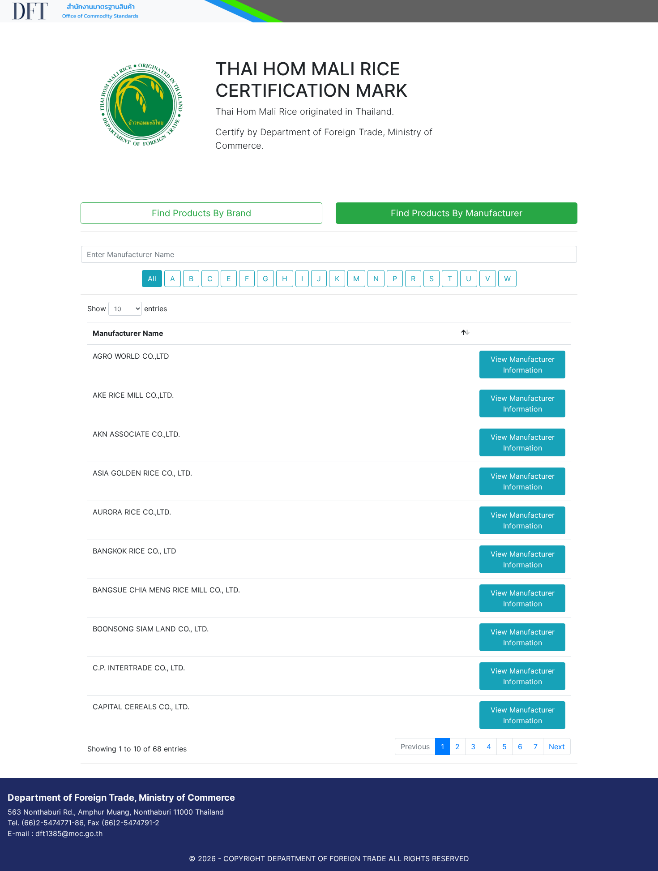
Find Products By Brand (201, 213)
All (152, 278)
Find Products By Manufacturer (456, 213)
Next (557, 746)
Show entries (127, 308)
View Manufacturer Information (523, 364)
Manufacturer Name (128, 333)
